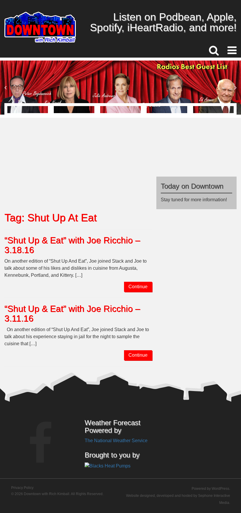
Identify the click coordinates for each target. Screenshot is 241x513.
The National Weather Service (116, 440)
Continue (138, 286)
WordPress (220, 489)
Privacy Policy (22, 488)
